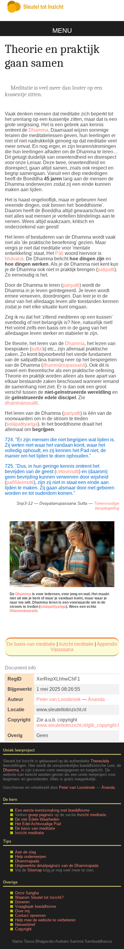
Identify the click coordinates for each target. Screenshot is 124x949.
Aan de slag (25, 852)
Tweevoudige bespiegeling (106, 505)
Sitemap (34, 870)
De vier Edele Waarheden (37, 819)
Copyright (23, 929)
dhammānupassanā (64, 365)
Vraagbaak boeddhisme (35, 906)
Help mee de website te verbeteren (45, 920)
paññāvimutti (20, 482)
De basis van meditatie (31, 644)
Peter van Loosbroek (58, 699)
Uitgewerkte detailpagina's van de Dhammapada (56, 865)
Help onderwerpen (30, 856)
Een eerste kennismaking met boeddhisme (52, 810)
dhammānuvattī (21, 403)
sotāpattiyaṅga (22, 424)
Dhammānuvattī (23, 611)
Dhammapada (27, 861)
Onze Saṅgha (27, 893)
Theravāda (100, 761)
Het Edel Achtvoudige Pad (38, 824)
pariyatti (71, 285)
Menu (62, 30)
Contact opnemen (30, 915)
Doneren (22, 902)
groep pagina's (40, 815)
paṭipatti (106, 269)
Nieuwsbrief (25, 924)
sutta (36, 348)
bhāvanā (14, 258)
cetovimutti (67, 471)
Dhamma (38, 130)
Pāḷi (59, 253)
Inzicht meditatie (76, 644)
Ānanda (96, 699)
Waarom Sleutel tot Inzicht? (39, 897)
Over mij (22, 911)
